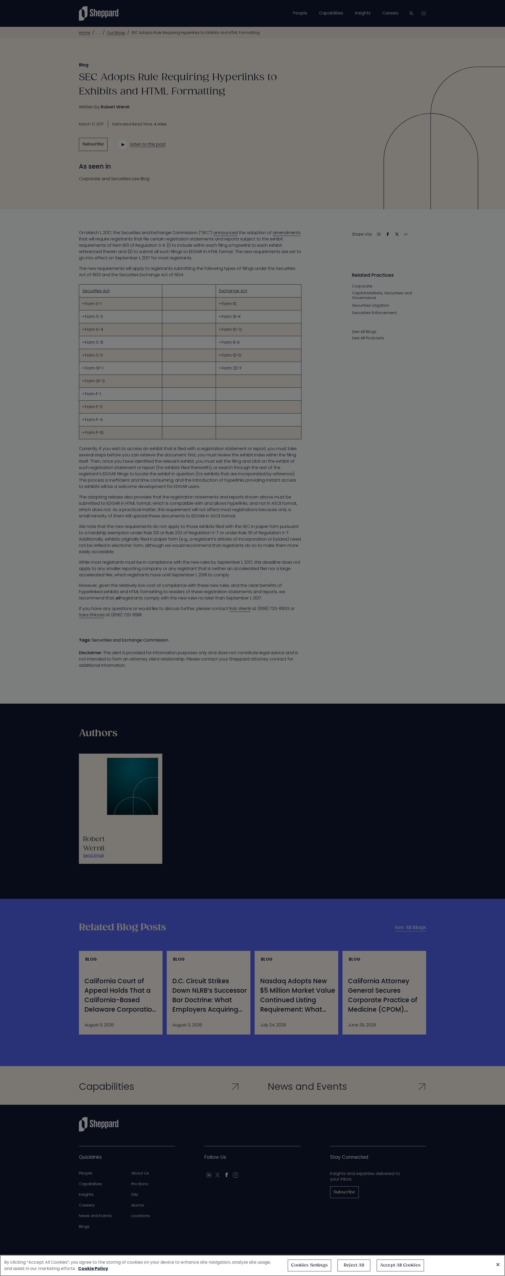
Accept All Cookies (400, 1265)
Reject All (354, 1265)
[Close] (498, 1264)
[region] (252, 1265)
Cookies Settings (309, 1265)
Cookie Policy (93, 1268)
